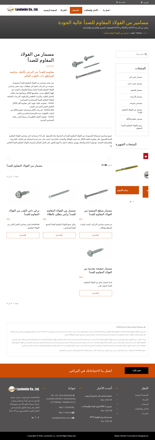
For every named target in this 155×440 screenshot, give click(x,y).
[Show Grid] (105, 165)
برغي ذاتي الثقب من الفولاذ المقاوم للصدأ (24, 212)
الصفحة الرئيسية (50, 10)
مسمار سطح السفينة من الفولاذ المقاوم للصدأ (98, 212)
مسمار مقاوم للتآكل (134, 119)
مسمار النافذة (88, 350)
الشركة (63, 10)
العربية (146, 2)
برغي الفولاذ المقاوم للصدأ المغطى (131, 127)
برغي (114, 350)
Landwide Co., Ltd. (51, 436)
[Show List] (102, 165)
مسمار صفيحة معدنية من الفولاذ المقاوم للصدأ (98, 270)
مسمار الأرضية (136, 97)
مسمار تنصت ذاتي (135, 84)
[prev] (9, 158)
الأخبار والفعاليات (91, 10)
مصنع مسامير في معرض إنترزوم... (98, 395)
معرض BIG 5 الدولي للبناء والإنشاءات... (96, 406)
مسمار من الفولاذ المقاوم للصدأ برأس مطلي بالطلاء (61, 212)
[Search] (145, 54)
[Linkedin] (32, 417)
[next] (109, 158)
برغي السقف (109, 350)
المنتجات (75, 10)
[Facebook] (38, 417)
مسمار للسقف (136, 90)
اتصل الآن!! (136, 370)
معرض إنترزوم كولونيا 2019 (101, 417)
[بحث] (117, 2)
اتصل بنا (106, 10)
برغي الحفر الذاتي (122, 350)
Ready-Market (120, 436)
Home (138, 33)
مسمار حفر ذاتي (135, 77)
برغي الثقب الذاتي (98, 350)
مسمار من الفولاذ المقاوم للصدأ (116, 33)
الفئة (133, 33)
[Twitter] (35, 417)
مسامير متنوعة (136, 103)
